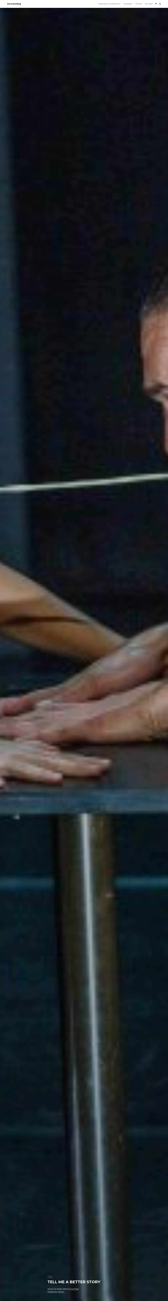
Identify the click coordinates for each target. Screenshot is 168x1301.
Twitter (138, 4)
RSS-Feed (149, 4)
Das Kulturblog (14, 4)
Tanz (50, 1277)
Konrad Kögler (73, 1289)
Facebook (128, 4)
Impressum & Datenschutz (109, 4)
